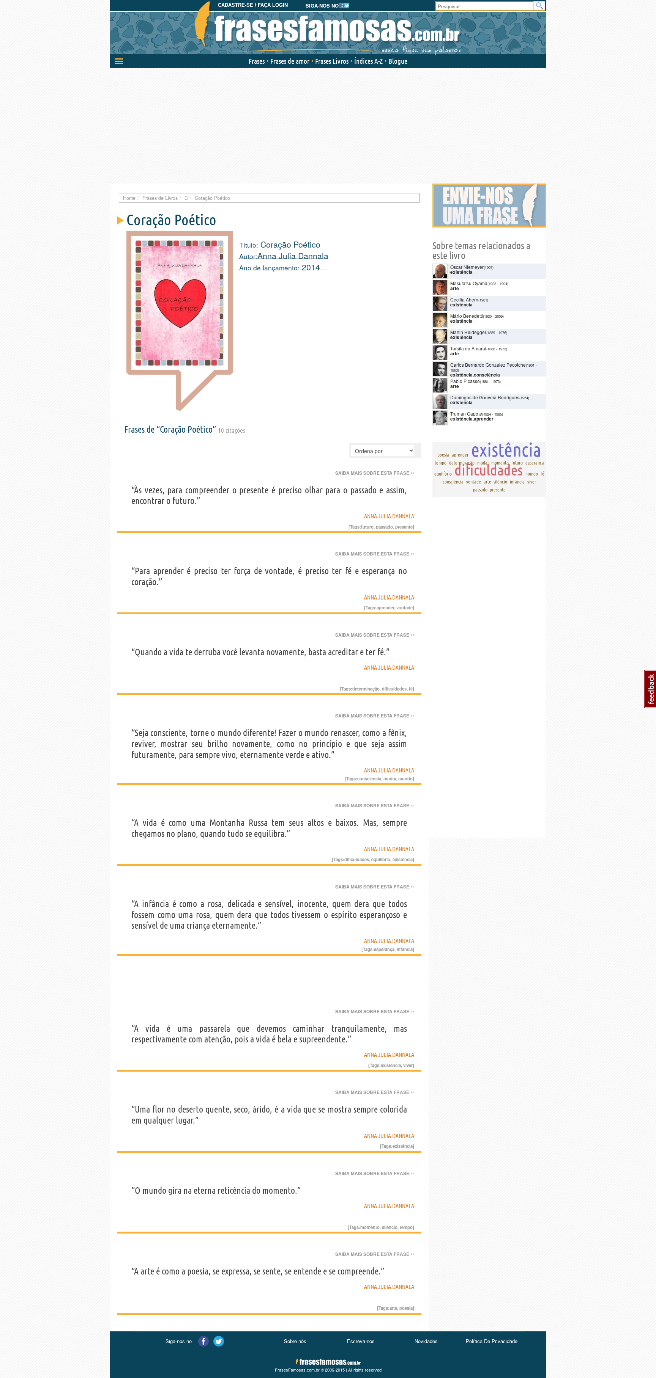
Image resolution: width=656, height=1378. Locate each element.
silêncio (389, 1227)
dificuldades (394, 689)
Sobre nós (295, 1341)
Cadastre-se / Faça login (253, 5)
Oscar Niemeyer (467, 267)
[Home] (328, 28)
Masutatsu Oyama (468, 283)
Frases (257, 61)
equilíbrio (380, 859)
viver (408, 1065)
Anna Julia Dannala (292, 255)
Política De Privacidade (491, 1341)
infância (405, 949)
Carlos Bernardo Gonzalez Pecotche (488, 364)
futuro (367, 527)
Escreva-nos (361, 1341)
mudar (389, 778)
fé (411, 689)
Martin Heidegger (468, 332)
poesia (406, 1308)
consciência (369, 778)
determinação (366, 689)
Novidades (426, 1341)
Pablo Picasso (465, 381)
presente (404, 527)
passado (384, 527)
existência (403, 859)
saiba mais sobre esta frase (374, 472)
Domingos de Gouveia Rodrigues (484, 397)
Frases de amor (289, 61)
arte (393, 1308)
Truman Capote (466, 413)
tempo (406, 1227)
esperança (384, 949)
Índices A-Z (368, 61)
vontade (404, 607)
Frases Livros (331, 61)
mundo (405, 778)
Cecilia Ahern (464, 299)
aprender (385, 607)
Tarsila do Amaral (468, 348)
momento (370, 1227)
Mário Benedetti (466, 315)
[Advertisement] (328, 125)
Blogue (397, 61)
